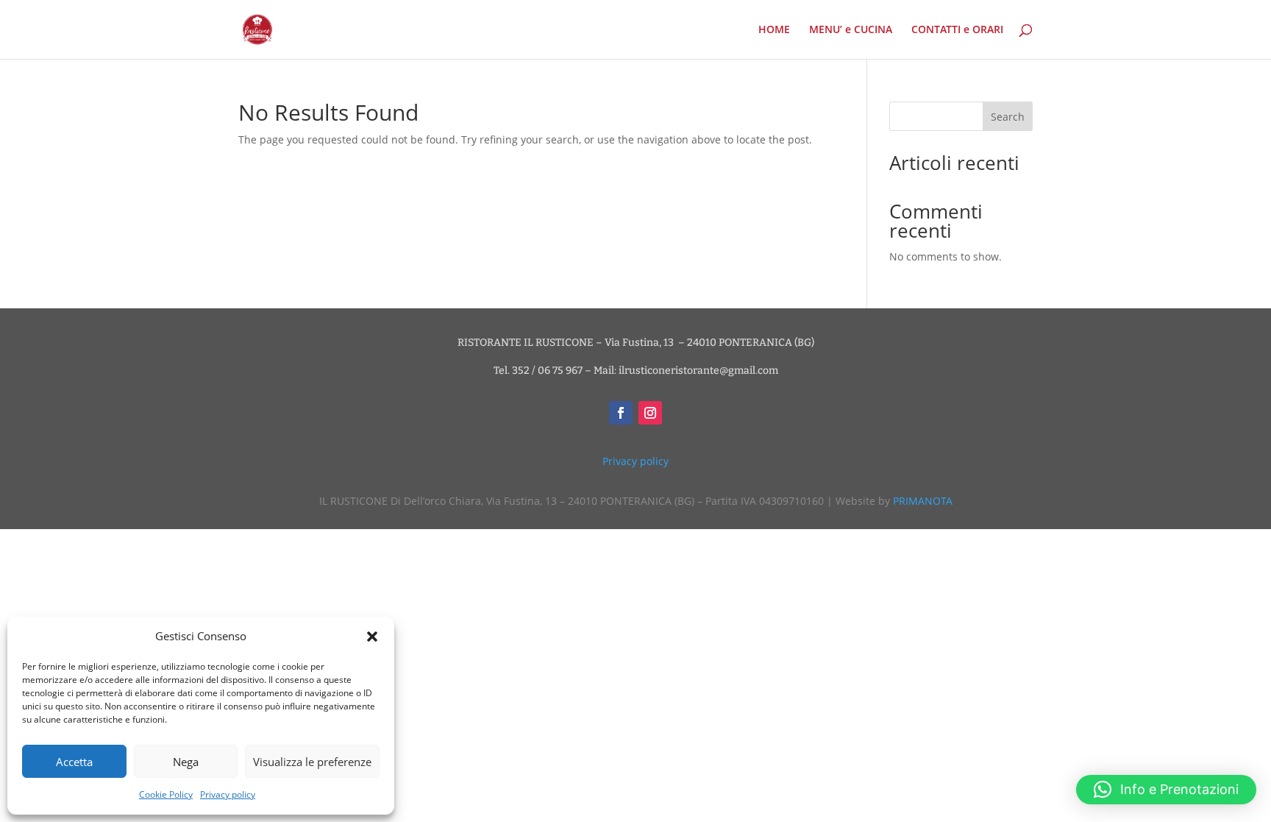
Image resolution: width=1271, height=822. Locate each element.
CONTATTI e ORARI (957, 30)
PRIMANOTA (923, 501)
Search (1008, 117)
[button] (372, 636)
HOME (774, 30)
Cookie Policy (166, 794)
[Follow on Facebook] (621, 413)
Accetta (74, 761)
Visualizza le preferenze (312, 761)
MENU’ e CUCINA (850, 30)
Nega (186, 761)
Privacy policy (227, 794)
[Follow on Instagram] (650, 413)
